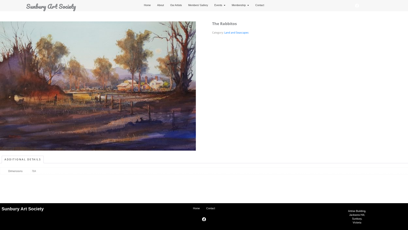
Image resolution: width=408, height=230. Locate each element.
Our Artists (176, 5)
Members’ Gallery (198, 5)
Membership (239, 5)
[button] (190, 27)
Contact (259, 5)
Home (147, 5)
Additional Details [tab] (22, 159)
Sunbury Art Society (51, 6)
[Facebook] (357, 6)
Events (218, 5)
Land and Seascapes (236, 32)
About (160, 5)
